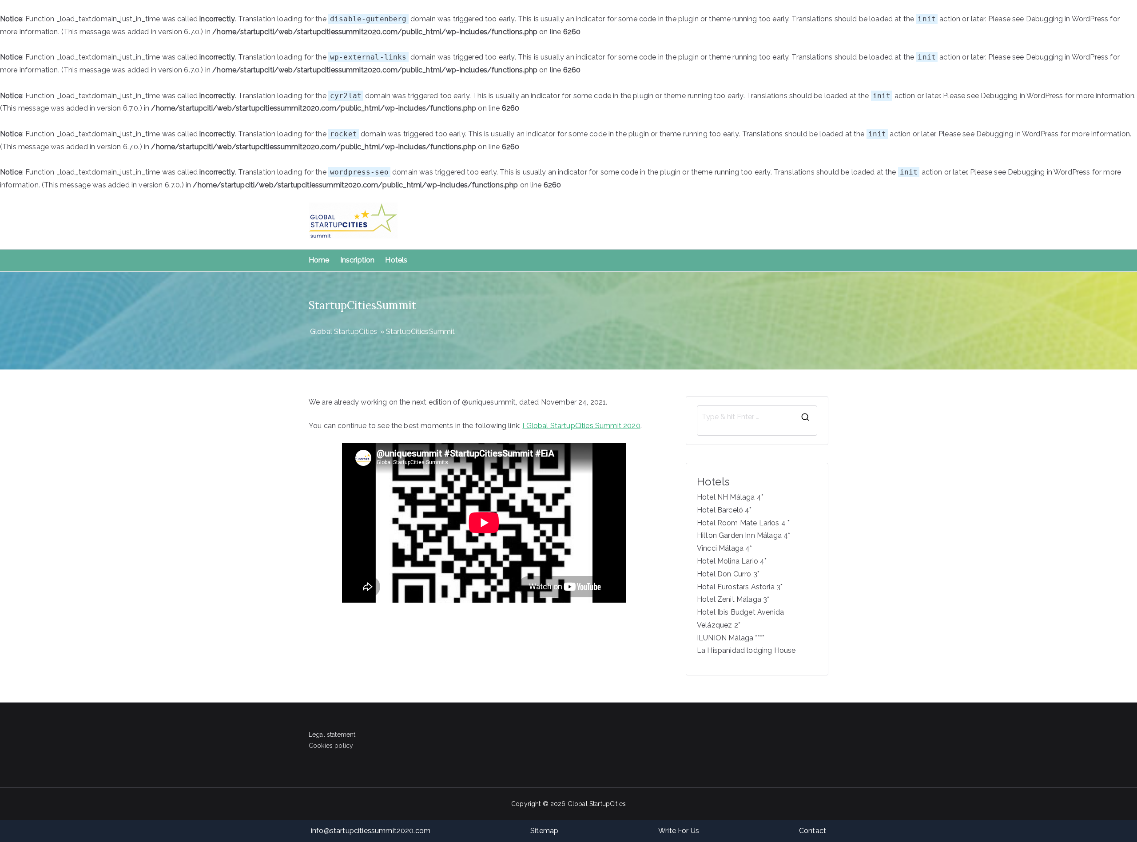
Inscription (357, 260)
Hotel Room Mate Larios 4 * (743, 523)
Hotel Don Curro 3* (728, 574)
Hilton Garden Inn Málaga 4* (743, 535)
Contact (812, 830)
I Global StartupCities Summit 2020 (581, 425)
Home (319, 260)
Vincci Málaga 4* (724, 548)
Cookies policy (331, 745)
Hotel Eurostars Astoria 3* (740, 587)
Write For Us (678, 830)
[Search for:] (757, 417)
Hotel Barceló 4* (724, 510)
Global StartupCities (597, 803)
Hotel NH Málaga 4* (730, 497)
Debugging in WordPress (1067, 19)
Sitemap (544, 830)
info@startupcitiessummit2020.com (370, 830)
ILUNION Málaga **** (730, 638)
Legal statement (332, 734)
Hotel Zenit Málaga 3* (733, 599)
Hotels (396, 260)
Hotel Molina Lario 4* (732, 561)
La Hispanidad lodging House (746, 650)
